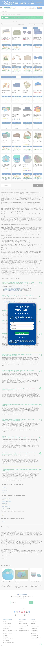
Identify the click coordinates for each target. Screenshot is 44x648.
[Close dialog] (34, 305)
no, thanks (22, 337)
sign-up (22, 333)
